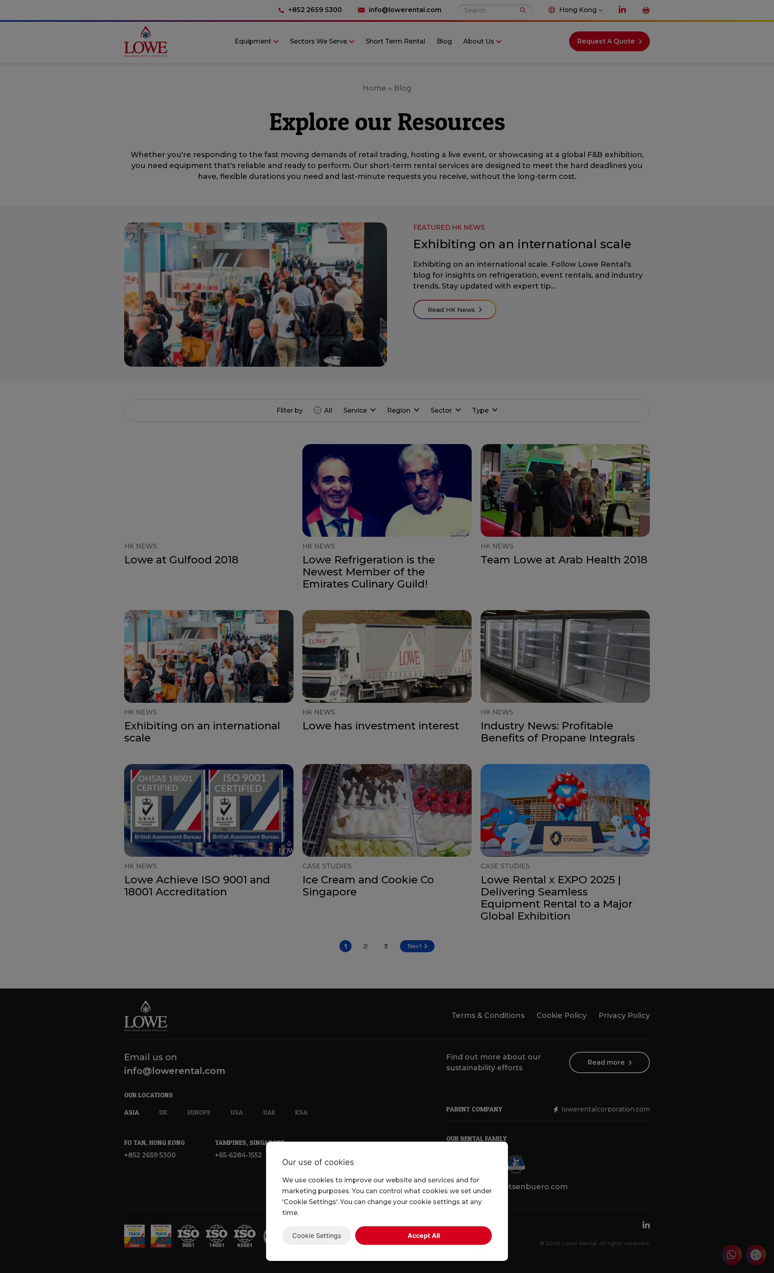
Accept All (424, 1235)
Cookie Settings (316, 1235)
